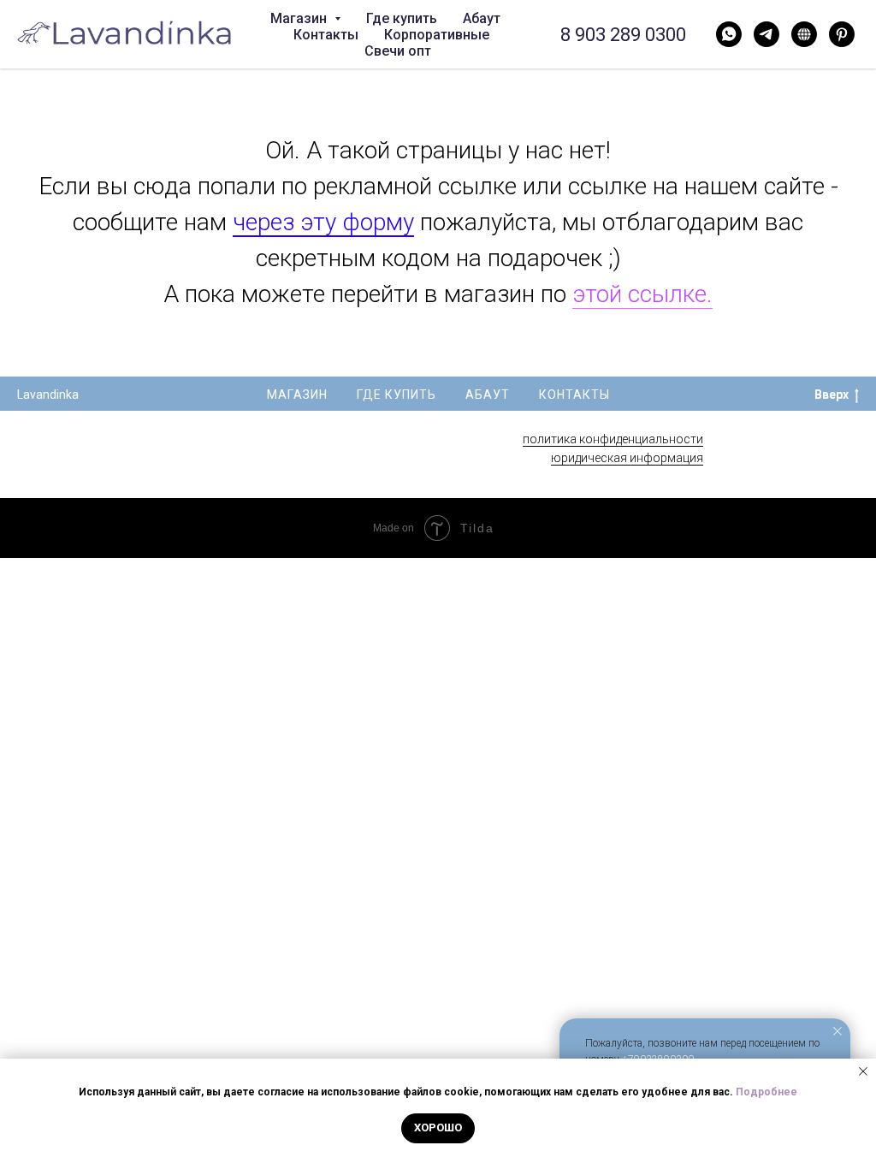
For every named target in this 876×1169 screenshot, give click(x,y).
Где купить (401, 18)
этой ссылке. (642, 294)
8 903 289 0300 (623, 34)
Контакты (325, 35)
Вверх (831, 394)
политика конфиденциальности (613, 439)
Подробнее (766, 1092)
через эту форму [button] (323, 222)
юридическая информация (627, 458)
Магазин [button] (300, 18)
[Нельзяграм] (804, 34)
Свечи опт (397, 51)
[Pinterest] (842, 34)
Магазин (297, 394)
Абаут (481, 18)
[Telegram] (766, 34)
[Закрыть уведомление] (837, 1031)
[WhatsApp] (729, 34)
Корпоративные (436, 35)
